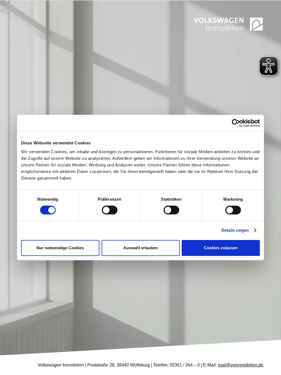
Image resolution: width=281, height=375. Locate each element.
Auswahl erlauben (140, 247)
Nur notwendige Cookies (60, 247)
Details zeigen (235, 230)
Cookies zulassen (221, 247)
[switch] (109, 210)
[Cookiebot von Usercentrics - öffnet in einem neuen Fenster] (236, 123)
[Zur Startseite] (228, 24)
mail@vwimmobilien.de (240, 365)
